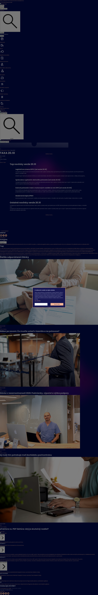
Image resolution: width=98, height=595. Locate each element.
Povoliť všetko (57, 304)
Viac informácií (37, 300)
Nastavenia (41, 304)
